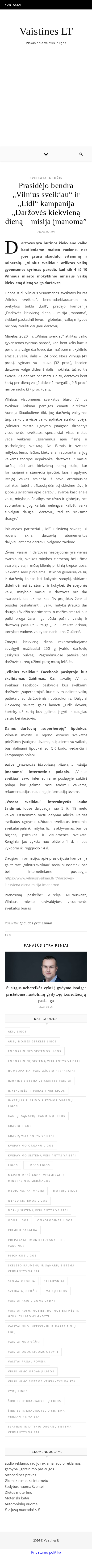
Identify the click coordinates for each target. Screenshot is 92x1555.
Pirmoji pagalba (22, 1230)
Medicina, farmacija (26, 1190)
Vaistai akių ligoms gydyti (32, 1300)
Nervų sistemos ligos (27, 1200)
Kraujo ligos (20, 1126)
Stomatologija (21, 1281)
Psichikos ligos (22, 1255)
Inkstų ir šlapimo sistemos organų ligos (40, 1103)
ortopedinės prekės (20, 1474)
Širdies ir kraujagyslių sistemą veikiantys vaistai (36, 1413)
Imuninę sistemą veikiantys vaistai (39, 1080)
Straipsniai (54, 1281)
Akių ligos (17, 1031)
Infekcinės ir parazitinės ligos (36, 1090)
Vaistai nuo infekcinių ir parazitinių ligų (42, 1329)
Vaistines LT (46, 31)
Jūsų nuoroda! (22, 1509)
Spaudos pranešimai (36, 923)
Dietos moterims (18, 1492)
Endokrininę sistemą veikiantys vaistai (44, 1061)
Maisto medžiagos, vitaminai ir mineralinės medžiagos (36, 1178)
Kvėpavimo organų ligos (31, 1145)
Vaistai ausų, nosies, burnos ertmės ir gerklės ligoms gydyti (43, 1313)
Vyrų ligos (18, 1391)
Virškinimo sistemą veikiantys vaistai (42, 1381)
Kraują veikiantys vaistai (31, 1136)
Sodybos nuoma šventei (24, 1486)
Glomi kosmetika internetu (26, 1480)
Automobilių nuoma (21, 1504)
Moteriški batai (17, 1498)
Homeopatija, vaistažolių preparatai (41, 1070)
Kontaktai (13, 4)
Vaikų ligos (56, 1291)
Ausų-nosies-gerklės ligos (32, 1041)
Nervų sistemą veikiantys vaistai (38, 1210)
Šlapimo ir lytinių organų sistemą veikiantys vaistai (40, 1429)
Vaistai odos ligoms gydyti (33, 1351)
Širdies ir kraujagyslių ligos (34, 1401)
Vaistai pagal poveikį (27, 1361)
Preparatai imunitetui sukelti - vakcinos (36, 1243)
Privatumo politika (46, 1552)
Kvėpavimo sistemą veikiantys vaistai (42, 1155)
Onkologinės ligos (55, 1220)
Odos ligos (18, 1220)
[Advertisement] (46, 105)
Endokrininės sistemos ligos (34, 1051)
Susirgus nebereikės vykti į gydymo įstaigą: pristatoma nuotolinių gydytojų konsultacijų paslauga (46, 994)
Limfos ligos (38, 1165)
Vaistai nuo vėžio (24, 1342)
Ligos (13, 1165)
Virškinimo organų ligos (31, 1371)
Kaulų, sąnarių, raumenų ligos (36, 1116)
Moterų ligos (65, 1190)
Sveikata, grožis (46, 178)
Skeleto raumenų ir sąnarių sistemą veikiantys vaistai (41, 1268)
